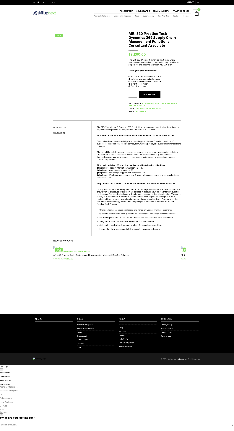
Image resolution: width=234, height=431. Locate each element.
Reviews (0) (59, 133)
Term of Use (166, 336)
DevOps (176, 16)
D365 (137, 108)
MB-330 (144, 108)
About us (122, 331)
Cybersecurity (148, 16)
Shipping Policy (167, 329)
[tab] (72, 127)
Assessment (126, 11)
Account (190, 2)
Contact (122, 335)
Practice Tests (181, 11)
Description (59, 127)
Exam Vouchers (161, 11)
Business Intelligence (122, 16)
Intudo (181, 359)
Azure (56, 252)
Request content (125, 347)
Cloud (136, 16)
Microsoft (142, 111)
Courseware (143, 11)
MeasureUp (148, 103)
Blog (121, 328)
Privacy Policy (166, 325)
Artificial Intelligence (102, 16)
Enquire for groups (126, 343)
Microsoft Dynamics (166, 103)
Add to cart (149, 94)
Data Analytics (163, 16)
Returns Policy (167, 332)
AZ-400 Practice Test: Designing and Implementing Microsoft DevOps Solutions (91, 255)
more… (186, 16)
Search (232, 425)
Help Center (124, 339)
